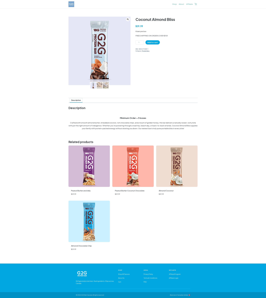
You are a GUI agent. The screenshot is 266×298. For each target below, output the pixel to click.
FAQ (145, 282)
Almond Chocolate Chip (81, 246)
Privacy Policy (148, 274)
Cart (119, 282)
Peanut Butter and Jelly (81, 190)
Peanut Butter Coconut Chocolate (129, 190)
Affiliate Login (173, 278)
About (181, 4)
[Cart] (196, 4)
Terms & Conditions (150, 278)
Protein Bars (145, 51)
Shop (174, 4)
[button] (128, 19)
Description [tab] (76, 100)
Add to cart (152, 42)
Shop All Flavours (124, 274)
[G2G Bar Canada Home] (95, 273)
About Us (121, 278)
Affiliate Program (175, 274)
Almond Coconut (166, 190)
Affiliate (189, 4)
